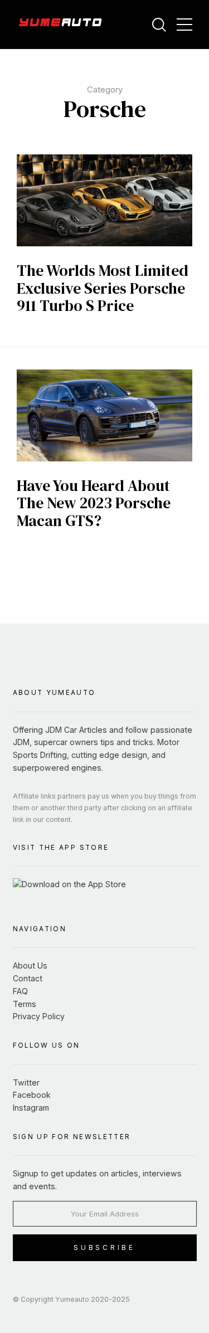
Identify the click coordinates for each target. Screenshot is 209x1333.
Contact (27, 978)
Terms (24, 1004)
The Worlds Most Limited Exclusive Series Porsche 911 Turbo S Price (102, 288)
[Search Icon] (159, 25)
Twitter (26, 1082)
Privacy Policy (39, 1016)
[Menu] (184, 24)
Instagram (31, 1107)
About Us (30, 965)
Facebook (32, 1095)
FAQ (20, 991)
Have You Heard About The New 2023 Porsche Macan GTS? (94, 503)
